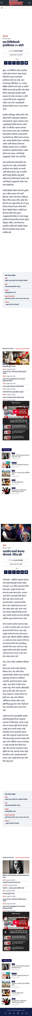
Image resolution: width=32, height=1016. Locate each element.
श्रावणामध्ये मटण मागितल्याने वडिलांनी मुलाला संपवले (14, 372)
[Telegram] (26, 63)
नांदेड (6, 278)
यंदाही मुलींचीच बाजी (10, 292)
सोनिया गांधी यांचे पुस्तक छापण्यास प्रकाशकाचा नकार (20, 456)
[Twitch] (18, 1013)
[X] (10, 63)
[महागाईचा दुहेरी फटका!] (16, 358)
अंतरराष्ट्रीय (14, 462)
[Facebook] (6, 63)
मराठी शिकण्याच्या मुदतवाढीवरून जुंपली (13, 392)
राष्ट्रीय (13, 453)
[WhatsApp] (18, 63)
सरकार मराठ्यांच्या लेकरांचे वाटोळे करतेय (13, 397)
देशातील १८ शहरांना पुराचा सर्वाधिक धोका (20, 473)
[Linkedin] (22, 63)
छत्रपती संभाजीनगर (10, 296)
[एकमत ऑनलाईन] (10, 51)
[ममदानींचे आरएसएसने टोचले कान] (6, 464)
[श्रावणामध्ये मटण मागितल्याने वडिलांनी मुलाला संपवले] (6, 490)
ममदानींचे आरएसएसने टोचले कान (20, 465)
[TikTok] (14, 1013)
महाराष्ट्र (5, 36)
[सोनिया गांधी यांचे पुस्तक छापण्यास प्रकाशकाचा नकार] (6, 456)
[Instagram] (9, 1013)
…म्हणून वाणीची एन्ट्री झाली (12, 304)
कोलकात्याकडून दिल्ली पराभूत (12, 286)
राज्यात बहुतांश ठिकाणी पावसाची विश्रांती (13, 386)
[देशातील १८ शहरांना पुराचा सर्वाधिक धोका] (6, 473)
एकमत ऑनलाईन (18, 51)
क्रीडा (6, 284)
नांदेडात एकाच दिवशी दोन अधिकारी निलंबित (16, 280)
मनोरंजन (7, 302)
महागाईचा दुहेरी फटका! (9, 366)
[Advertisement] (16, 253)
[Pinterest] (14, 63)
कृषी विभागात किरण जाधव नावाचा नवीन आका (17, 298)
